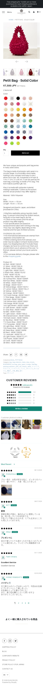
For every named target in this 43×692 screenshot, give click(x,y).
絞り (21, 371)
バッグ (23, 369)
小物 (13, 371)
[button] (11, 392)
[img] (6, 471)
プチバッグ (29, 369)
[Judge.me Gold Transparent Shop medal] (26, 451)
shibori (24, 366)
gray (19, 364)
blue (27, 362)
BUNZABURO (7, 364)
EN (4, 675)
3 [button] (22, 603)
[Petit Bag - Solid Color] (21, 40)
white (29, 366)
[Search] (29, 12)
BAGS (12, 360)
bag (10, 362)
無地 (17, 371)
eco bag (14, 364)
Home (11, 20)
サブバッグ (6, 369)
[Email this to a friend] (26, 354)
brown (32, 362)
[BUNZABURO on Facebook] (4, 641)
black (24, 362)
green (24, 364)
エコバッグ (35, 366)
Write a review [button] (21, 409)
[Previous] (16, 61)
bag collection (17, 362)
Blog (4, 651)
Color (5, 94)
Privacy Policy (8, 660)
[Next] (26, 61)
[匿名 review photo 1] (6, 490)
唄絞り (9, 371)
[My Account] (34, 12)
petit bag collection (9, 366)
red (20, 366)
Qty (4, 150)
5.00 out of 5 (27, 385)
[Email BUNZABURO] (16, 641)
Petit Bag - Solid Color (20, 80)
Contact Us (7, 669)
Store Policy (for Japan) (13, 664)
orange (28, 364)
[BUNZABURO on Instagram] (10, 641)
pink (17, 366)
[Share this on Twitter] (11, 354)
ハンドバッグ (15, 369)
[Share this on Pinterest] (21, 354)
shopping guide (14, 256)
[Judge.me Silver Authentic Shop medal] (14, 451)
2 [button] (18, 603)
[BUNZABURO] (21, 12)
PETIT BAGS (19, 360)
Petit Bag (34, 364)
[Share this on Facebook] (16, 354)
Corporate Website (10, 656)
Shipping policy (9, 647)
